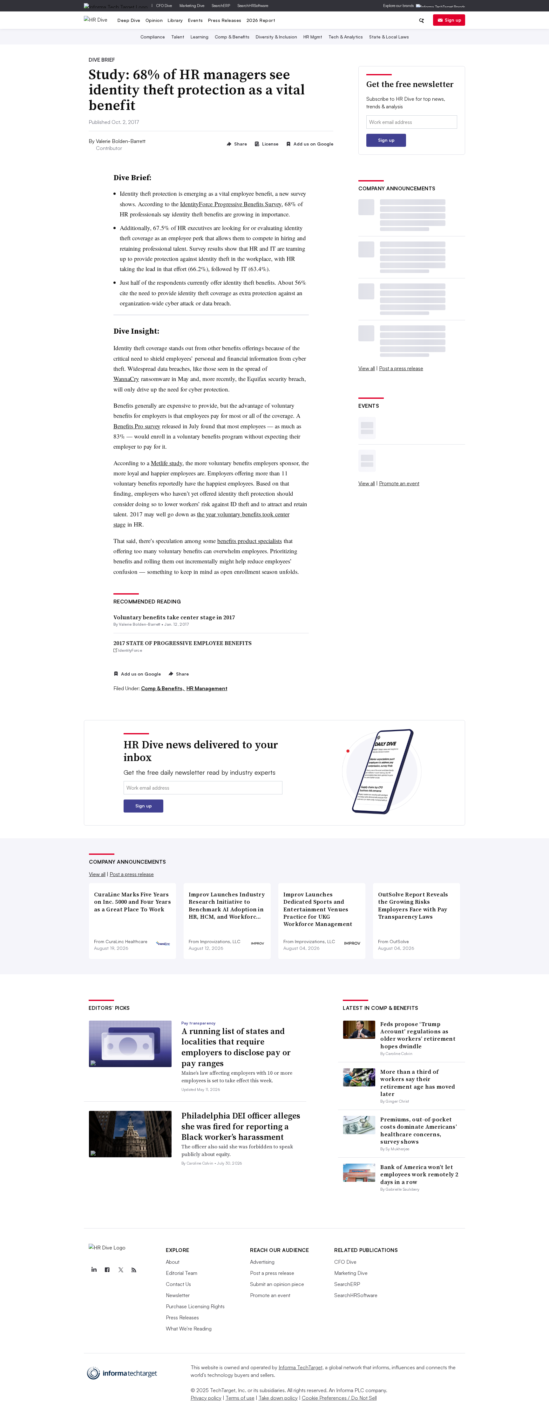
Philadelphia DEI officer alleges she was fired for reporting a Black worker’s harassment (240, 1126)
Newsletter (178, 1295)
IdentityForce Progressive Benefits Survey (230, 204)
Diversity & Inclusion (276, 36)
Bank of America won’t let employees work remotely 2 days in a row (419, 1174)
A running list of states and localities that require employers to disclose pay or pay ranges (236, 1047)
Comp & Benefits (232, 36)
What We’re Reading (189, 1328)
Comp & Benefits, (163, 688)
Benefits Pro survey (136, 426)
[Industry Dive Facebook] (107, 1270)
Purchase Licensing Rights (195, 1306)
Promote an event (399, 483)
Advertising (262, 1262)
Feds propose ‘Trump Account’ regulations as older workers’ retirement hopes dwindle (418, 1035)
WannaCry (126, 379)
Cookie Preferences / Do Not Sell (339, 1398)
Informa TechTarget (300, 1367)
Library (175, 20)
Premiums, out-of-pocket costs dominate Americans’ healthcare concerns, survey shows (418, 1130)
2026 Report (261, 20)
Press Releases (224, 20)
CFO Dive (164, 5)
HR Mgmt (312, 36)
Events (195, 20)
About (173, 1262)
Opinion (154, 20)
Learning (199, 36)
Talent (177, 36)
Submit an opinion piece (277, 1284)
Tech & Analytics (346, 36)
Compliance (152, 36)
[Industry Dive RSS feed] (133, 1270)
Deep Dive (129, 20)
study (166, 463)
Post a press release (401, 368)
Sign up (453, 20)
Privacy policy (206, 1398)
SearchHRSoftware (253, 5)
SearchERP (221, 5)
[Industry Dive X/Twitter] (120, 1270)
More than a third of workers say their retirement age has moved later (417, 1083)
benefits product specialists (249, 541)
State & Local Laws (389, 36)
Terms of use (240, 1398)
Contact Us (178, 1284)
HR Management (206, 688)
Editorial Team (181, 1273)
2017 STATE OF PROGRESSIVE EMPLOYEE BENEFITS (182, 643)
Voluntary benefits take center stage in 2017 (174, 617)
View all (366, 368)
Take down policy (278, 1398)
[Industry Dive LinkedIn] (93, 1270)
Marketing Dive (192, 5)
